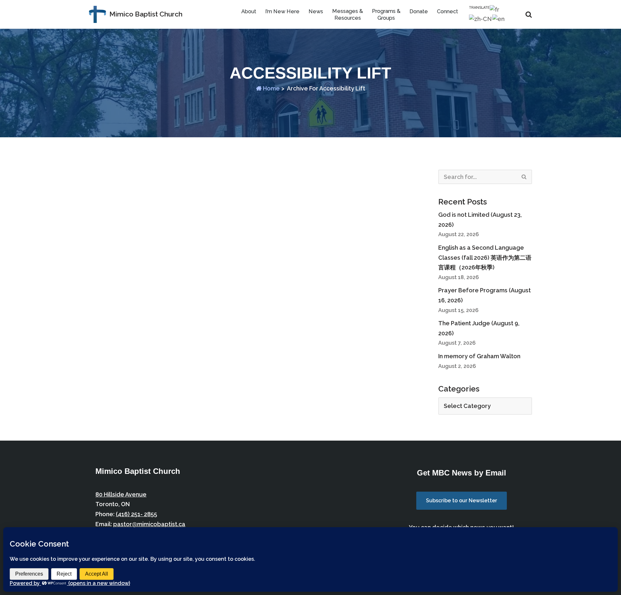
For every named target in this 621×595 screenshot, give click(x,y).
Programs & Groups (386, 14)
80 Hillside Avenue (121, 494)
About (248, 11)
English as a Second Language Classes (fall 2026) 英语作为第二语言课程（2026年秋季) (484, 257)
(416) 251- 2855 (136, 514)
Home (271, 88)
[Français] (495, 9)
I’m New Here (282, 11)
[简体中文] (480, 19)
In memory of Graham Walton (479, 356)
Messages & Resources (347, 14)
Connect (447, 11)
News (316, 11)
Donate (418, 11)
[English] (498, 19)
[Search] (528, 14)
